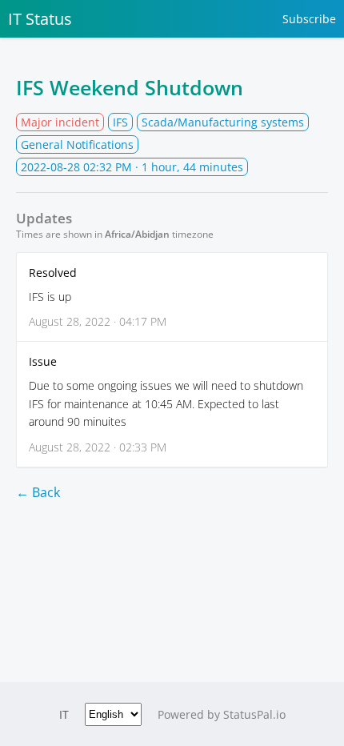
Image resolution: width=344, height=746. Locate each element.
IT (64, 714)
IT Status (40, 19)
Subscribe (309, 18)
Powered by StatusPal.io (222, 714)
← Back (38, 492)
